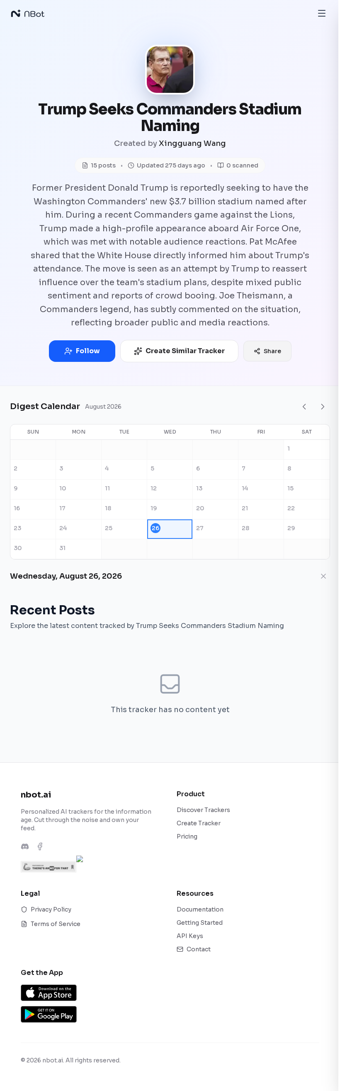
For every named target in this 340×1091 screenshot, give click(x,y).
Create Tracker (199, 823)
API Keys (190, 936)
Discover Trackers (203, 810)
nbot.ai (36, 795)
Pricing (187, 836)
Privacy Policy (51, 909)
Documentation (200, 909)
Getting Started (200, 922)
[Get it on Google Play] (49, 1014)
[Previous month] (304, 406)
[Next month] (322, 406)
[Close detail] (323, 576)
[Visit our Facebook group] (40, 846)
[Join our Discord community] (25, 846)
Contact (199, 949)
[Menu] (321, 13)
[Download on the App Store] (49, 992)
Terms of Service (55, 924)
